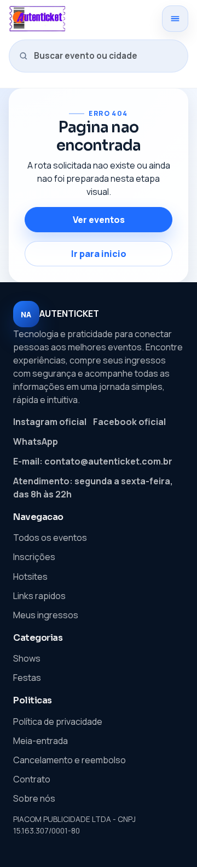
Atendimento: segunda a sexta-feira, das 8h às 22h (93, 487)
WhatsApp (35, 441)
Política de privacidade (57, 721)
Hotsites (30, 576)
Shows (26, 658)
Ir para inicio (98, 254)
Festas (27, 678)
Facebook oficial (129, 422)
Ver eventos (99, 220)
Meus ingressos (45, 615)
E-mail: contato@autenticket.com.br (92, 461)
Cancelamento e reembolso (69, 760)
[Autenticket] (81, 18)
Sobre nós (34, 798)
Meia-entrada (40, 741)
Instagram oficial (49, 422)
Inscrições (34, 557)
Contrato (31, 779)
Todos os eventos (50, 538)
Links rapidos (39, 596)
